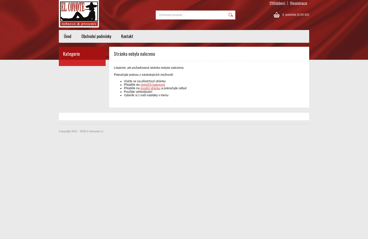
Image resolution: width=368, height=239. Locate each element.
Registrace (298, 3)
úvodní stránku (150, 88)
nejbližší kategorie (152, 84)
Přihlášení (277, 3)
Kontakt (127, 36)
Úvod (67, 36)
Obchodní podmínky (96, 36)
